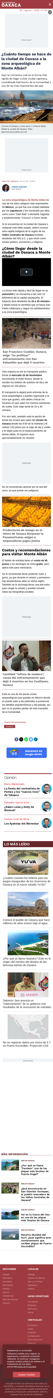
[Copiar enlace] (36, 739)
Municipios (8, 1285)
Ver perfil (17, 189)
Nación (6, 1292)
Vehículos (32, 1309)
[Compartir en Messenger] (31, 739)
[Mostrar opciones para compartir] (50, 12)
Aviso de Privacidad (27, 1367)
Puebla (31, 1289)
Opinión (10, 777)
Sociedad (7, 1281)
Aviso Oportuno (35, 1339)
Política (6, 1289)
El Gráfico (32, 1325)
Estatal (6, 1274)
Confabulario (34, 1336)
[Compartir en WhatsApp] (26, 739)
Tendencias (8, 1296)
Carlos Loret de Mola (16, 819)
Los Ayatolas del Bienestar (21, 823)
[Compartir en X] (21, 739)
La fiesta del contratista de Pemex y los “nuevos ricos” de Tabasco (22, 792)
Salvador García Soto (16, 802)
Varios (31, 1312)
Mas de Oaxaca (10, 181)
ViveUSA (32, 1332)
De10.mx (32, 1343)
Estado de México (36, 1278)
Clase (30, 1329)
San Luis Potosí (35, 1281)
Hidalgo (31, 1274)
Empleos (32, 1305)
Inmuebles (33, 1302)
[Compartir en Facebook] (16, 739)
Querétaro (32, 1285)
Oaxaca (9, 726)
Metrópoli (7, 1278)
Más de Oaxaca (10, 1299)
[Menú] (50, 4)
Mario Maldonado (14, 784)
